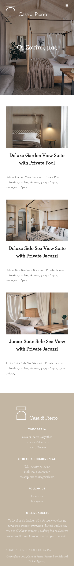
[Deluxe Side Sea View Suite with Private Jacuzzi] (37, 220)
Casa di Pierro (35, 556)
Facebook (37, 496)
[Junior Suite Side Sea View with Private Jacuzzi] (37, 313)
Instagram (37, 501)
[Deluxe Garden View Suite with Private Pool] (37, 127)
